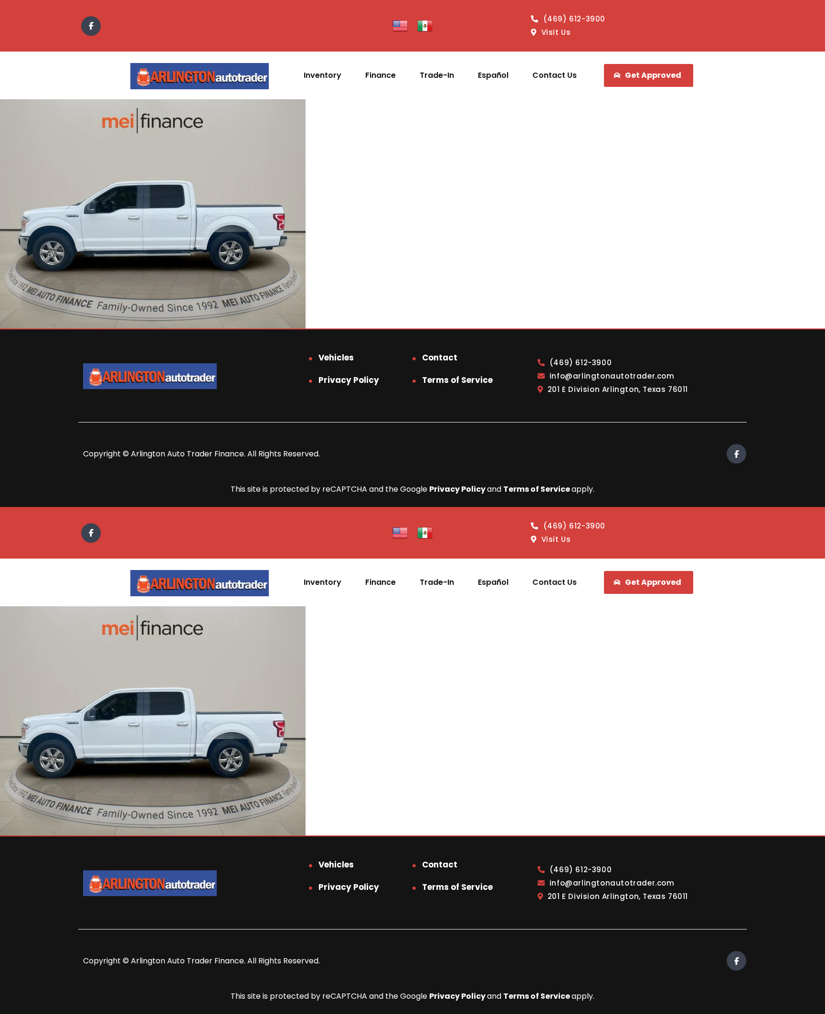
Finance (380, 75)
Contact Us (554, 75)
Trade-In (437, 75)
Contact (439, 357)
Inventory (322, 75)
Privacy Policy (348, 380)
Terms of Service (457, 380)
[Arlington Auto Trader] (199, 75)
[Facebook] (91, 26)
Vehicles (336, 357)
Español (493, 75)
